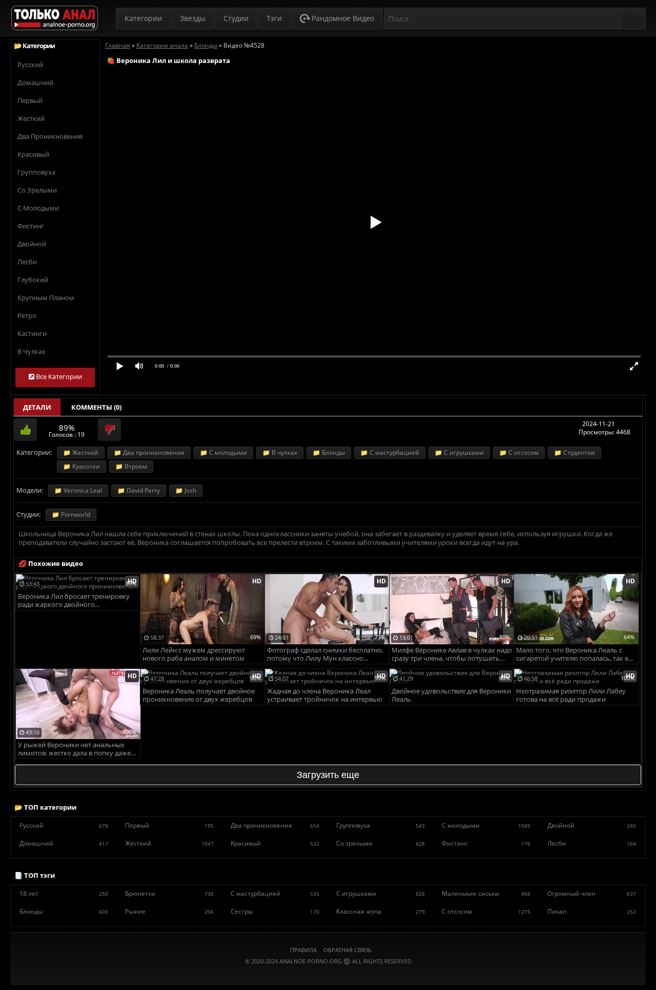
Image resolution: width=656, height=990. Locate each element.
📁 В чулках (279, 452)
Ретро (26, 315)
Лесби (27, 261)
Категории (143, 18)
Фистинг (30, 225)
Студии (236, 18)
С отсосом (486, 911)
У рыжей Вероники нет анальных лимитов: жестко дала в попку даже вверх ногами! (74, 750)
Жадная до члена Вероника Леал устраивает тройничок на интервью (324, 695)
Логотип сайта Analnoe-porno (54, 18)
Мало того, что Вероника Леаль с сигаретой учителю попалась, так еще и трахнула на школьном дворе (577, 655)
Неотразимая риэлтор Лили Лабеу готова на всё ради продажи (571, 695)
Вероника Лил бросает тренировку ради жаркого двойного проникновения (74, 601)
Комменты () (96, 407)
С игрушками (380, 893)
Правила (303, 950)
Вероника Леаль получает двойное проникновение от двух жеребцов (198, 695)
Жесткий (31, 118)
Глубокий (32, 279)
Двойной (31, 243)
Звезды (193, 18)
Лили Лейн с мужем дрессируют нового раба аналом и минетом (193, 654)
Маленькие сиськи (486, 893)
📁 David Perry (138, 490)
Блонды (63, 911)
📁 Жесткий (80, 452)
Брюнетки (169, 893)
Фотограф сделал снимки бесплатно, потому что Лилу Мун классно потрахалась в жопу (325, 655)
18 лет (63, 893)
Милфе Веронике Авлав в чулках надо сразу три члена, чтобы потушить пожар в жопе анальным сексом (452, 655)
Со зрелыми (37, 190)
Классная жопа (380, 911)
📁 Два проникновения (149, 452)
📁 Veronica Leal (78, 490)
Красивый (33, 154)
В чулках (31, 351)
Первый (30, 100)
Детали (37, 407)
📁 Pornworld (71, 514)
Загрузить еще (328, 775)
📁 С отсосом (519, 452)
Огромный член (591, 893)
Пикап (591, 911)
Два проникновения (50, 136)
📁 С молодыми (223, 452)
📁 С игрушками (459, 452)
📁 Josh (185, 490)
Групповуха (36, 172)
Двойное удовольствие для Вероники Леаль (451, 695)
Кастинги (32, 333)
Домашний (35, 82)
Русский (30, 64)
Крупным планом (45, 297)
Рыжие (169, 911)
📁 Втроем (131, 466)
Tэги (274, 18)
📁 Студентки (574, 452)
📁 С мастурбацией (389, 452)
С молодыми (38, 208)
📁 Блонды (329, 452)
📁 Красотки (81, 466)
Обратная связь (347, 950)
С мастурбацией (275, 893)
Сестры (275, 911)
